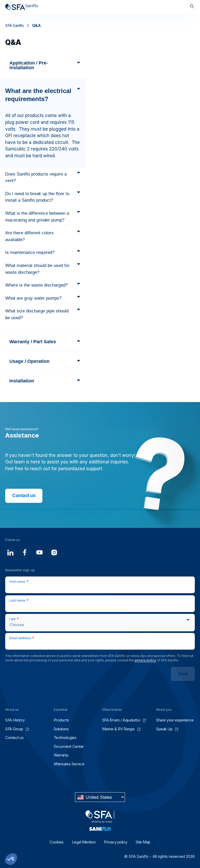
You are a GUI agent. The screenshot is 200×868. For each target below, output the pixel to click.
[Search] (192, 7)
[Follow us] (10, 552)
